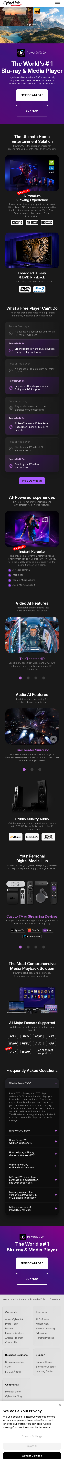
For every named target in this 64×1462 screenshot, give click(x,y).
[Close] (60, 1405)
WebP (26, 1051)
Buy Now (32, 110)
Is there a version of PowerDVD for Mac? (20, 1208)
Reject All (32, 1446)
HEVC (26, 1043)
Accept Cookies (32, 1455)
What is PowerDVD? (20, 1083)
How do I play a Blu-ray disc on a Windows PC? (22, 1154)
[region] (32, 1431)
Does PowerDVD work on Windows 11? (20, 1141)
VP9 (51, 1043)
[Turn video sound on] (53, 739)
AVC (38, 1043)
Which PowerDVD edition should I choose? (22, 1166)
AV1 (12, 1051)
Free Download (32, 95)
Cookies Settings (32, 1436)
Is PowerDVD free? (19, 1130)
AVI (51, 1036)
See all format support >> (44, 1051)
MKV (25, 1036)
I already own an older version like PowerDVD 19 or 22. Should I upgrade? (23, 1195)
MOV (38, 1036)
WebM (13, 1043)
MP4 (13, 1036)
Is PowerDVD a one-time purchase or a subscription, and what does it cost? (24, 1180)
